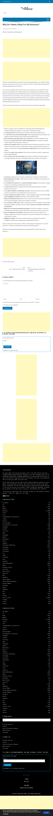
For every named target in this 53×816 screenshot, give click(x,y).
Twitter (5, 603)
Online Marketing (8, 563)
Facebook (5, 527)
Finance (5, 529)
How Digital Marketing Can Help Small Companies (36, 269)
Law (3, 553)
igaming (5, 543)
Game (4, 533)
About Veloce (6, 730)
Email (5, 340)
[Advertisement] (26, 48)
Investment (6, 551)
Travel (4, 601)
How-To (4, 541)
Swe (3, 591)
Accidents (5, 502)
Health (4, 537)
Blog (9, 261)
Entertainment (7, 523)
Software (5, 585)
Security (5, 573)
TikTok (4, 595)
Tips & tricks (7, 597)
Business (12, 261)
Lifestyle (5, 557)
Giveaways (5, 535)
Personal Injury (7, 567)
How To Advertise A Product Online (17, 268)
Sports (4, 587)
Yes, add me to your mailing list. (11, 305)
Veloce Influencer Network (10, 728)
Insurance (5, 549)
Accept (46, 812)
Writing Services (8, 724)
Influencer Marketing (9, 545)
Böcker (4, 508)
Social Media (6, 579)
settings (6, 814)
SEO (3, 575)
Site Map (5, 732)
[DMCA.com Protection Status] (6, 495)
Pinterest (5, 569)
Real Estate (6, 571)
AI (3, 504)
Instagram (5, 547)
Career (4, 512)
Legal (4, 555)
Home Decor (6, 539)
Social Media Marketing (9, 581)
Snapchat (5, 577)
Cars (4, 514)
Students (5, 589)
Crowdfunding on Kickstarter (11, 516)
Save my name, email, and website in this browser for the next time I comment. (22, 302)
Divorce (5, 520)
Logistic (5, 561)
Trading (5, 599)
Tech (4, 593)
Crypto (4, 519)
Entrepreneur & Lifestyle (10, 525)
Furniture (5, 531)
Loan (4, 559)
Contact (5, 726)
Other (4, 565)
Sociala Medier (7, 583)
